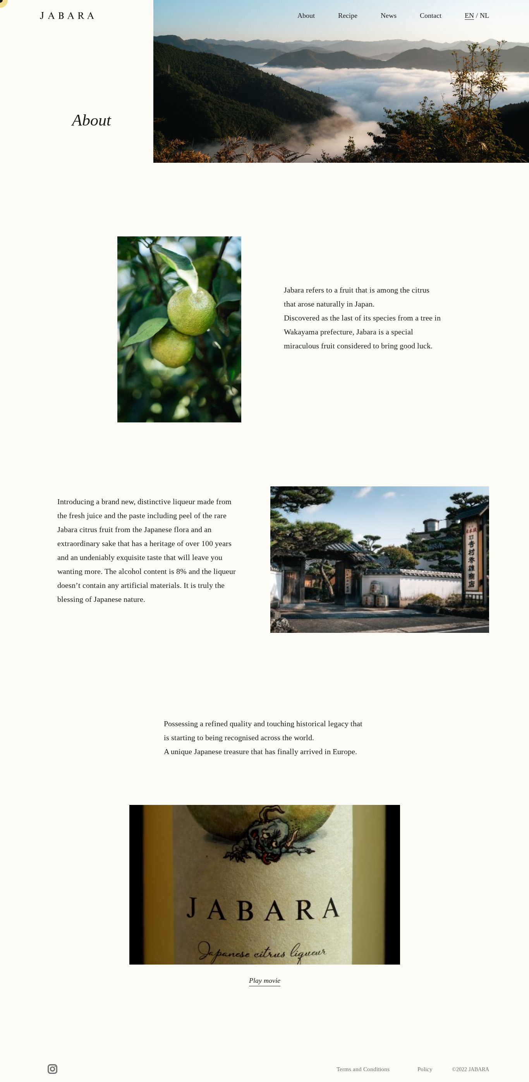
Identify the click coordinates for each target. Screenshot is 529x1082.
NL (484, 15)
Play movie (264, 980)
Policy (425, 1069)
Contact (430, 15)
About (306, 15)
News (389, 15)
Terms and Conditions (363, 1069)
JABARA (67, 15)
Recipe (347, 15)
